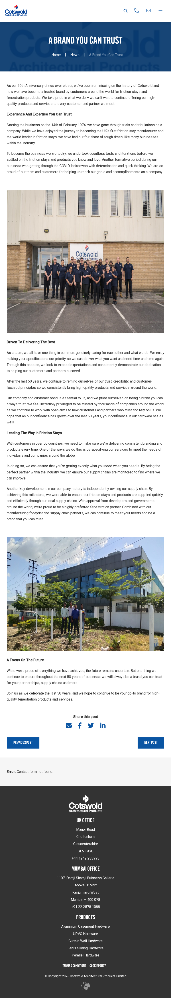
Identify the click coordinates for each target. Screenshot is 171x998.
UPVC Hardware (85, 934)
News (74, 55)
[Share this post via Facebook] (80, 725)
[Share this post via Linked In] (103, 725)
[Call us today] (136, 11)
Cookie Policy (98, 966)
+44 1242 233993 (86, 858)
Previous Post (23, 743)
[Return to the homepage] (16, 11)
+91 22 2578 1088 (85, 907)
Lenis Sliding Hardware (85, 948)
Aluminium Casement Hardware (85, 926)
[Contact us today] (148, 11)
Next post (151, 743)
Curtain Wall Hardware (86, 941)
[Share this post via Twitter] (91, 725)
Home (56, 55)
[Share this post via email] (69, 725)
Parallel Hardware (85, 955)
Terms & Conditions (74, 966)
